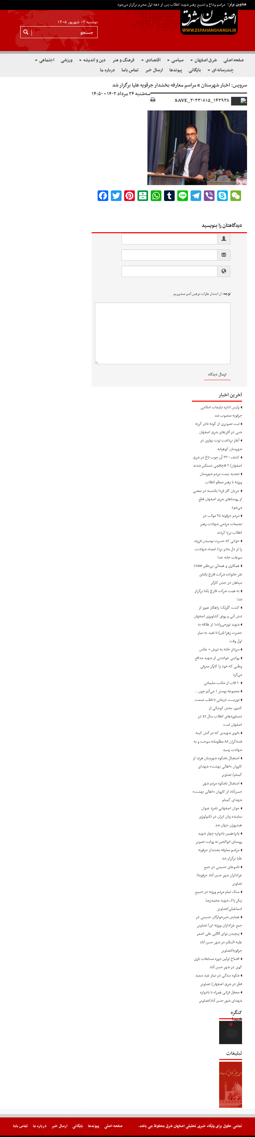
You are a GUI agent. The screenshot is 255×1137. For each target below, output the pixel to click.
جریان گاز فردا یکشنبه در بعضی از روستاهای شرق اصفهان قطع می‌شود (217, 499)
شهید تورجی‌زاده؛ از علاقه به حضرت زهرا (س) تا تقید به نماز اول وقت (220, 632)
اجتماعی (46, 60)
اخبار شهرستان (215, 85)
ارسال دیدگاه (217, 374)
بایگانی (195, 70)
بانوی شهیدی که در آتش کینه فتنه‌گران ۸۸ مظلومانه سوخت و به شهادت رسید (218, 741)
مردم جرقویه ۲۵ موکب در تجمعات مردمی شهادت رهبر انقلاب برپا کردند (221, 524)
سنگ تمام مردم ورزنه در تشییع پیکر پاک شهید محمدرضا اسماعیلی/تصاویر (218, 900)
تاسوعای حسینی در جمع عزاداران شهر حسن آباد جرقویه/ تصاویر (219, 875)
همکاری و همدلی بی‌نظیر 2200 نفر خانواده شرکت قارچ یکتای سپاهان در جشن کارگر (218, 574)
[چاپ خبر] (152, 100)
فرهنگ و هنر (123, 60)
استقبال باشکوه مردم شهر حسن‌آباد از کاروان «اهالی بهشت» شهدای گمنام (217, 791)
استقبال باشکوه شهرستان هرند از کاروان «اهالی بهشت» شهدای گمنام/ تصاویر (217, 766)
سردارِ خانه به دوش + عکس (219, 649)
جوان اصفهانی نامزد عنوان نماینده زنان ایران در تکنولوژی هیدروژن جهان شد (220, 816)
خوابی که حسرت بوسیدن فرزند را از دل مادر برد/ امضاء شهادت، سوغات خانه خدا (218, 549)
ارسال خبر (154, 70)
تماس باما (130, 70)
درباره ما (107, 70)
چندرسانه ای (222, 70)
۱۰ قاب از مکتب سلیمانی (221, 683)
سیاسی (177, 60)
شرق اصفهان (205, 60)
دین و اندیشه (94, 60)
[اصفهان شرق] (127, 27)
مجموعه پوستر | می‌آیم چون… (217, 691)
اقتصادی (152, 60)
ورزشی (66, 60)
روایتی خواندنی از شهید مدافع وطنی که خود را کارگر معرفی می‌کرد (218, 666)
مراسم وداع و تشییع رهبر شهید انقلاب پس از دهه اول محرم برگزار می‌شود (171, 4)
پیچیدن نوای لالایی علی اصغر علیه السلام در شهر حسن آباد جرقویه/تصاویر (219, 942)
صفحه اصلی (233, 60)
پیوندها (175, 70)
